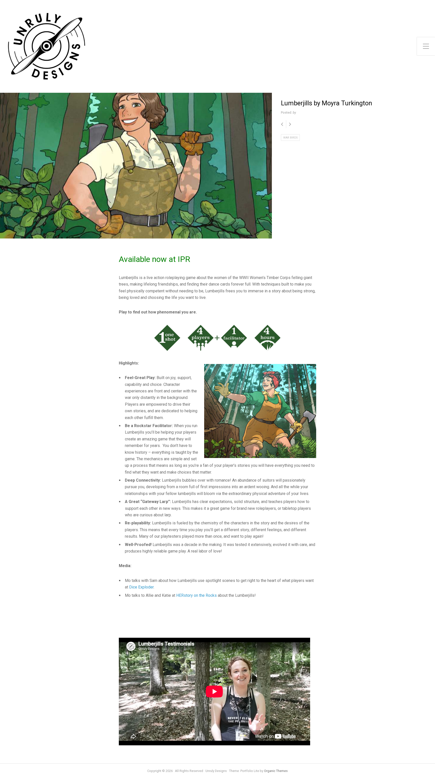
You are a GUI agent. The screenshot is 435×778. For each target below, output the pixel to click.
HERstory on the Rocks (196, 595)
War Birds (290, 137)
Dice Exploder (141, 587)
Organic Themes (276, 771)
